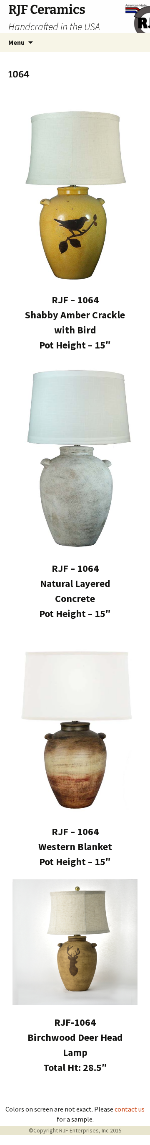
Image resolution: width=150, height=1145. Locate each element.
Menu (16, 42)
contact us (130, 1109)
